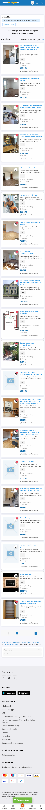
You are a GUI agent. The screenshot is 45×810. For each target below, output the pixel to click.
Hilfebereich (6, 706)
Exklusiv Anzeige (8, 755)
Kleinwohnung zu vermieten (29, 518)
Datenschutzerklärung (10, 726)
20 (39, 39)
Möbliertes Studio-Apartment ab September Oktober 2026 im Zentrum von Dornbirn (30, 401)
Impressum (6, 740)
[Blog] (15, 678)
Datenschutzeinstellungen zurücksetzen (17, 716)
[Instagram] (9, 678)
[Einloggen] (41, 2)
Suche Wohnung (25, 574)
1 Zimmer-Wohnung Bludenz (29, 168)
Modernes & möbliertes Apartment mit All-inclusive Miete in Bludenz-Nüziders (29, 432)
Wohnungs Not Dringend (28, 195)
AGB (3, 713)
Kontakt (5, 733)
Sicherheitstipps (8, 709)
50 (43, 39)
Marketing (6, 736)
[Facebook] (4, 678)
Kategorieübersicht (9, 729)
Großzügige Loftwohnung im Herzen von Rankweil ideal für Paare (30, 282)
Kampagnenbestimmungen (12, 743)
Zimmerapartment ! (27, 461)
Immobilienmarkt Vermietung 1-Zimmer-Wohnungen (20, 20)
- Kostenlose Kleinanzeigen (17, 767)
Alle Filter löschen (9, 24)
